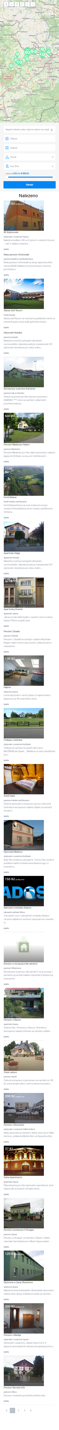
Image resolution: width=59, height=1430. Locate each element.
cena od (9, 173)
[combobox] (29, 129)
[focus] (52, 130)
